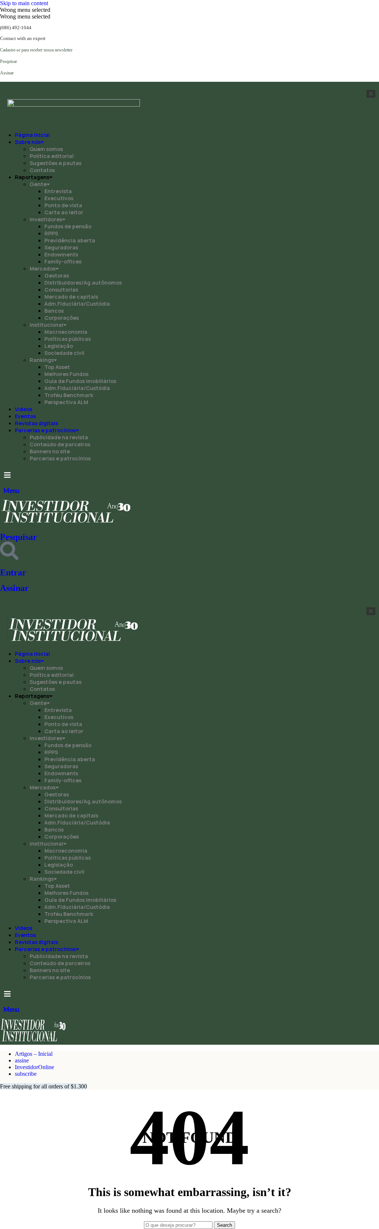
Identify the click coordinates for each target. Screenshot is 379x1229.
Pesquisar (18, 537)
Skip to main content (24, 3)
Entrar (13, 572)
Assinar (14, 588)
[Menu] (7, 475)
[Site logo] (66, 522)
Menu (11, 490)
